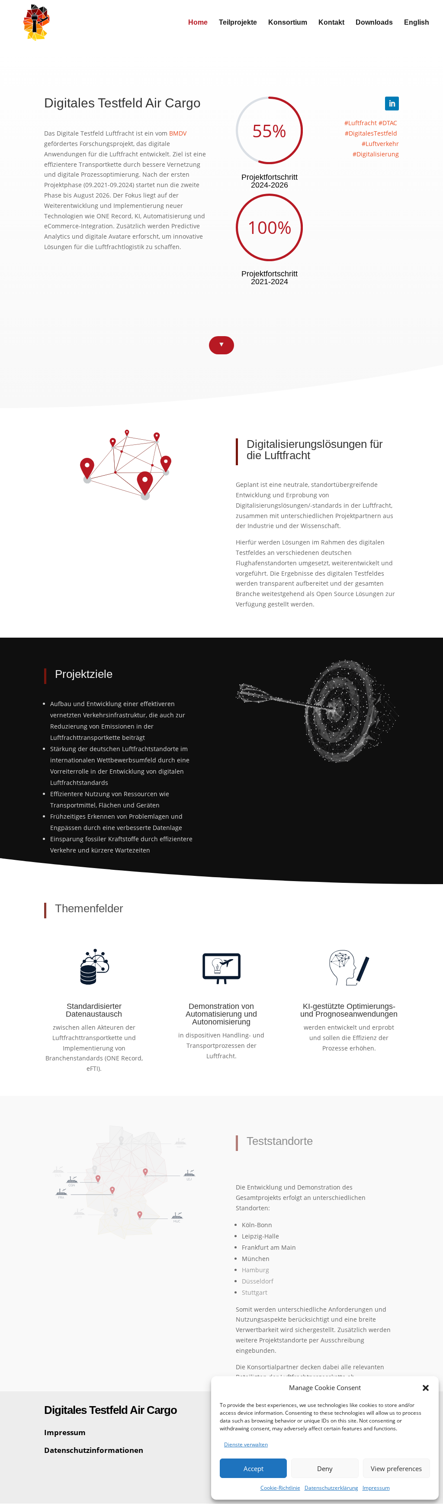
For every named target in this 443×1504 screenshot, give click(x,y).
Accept (253, 1468)
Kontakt (331, 22)
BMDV (177, 133)
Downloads (374, 22)
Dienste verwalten (246, 1444)
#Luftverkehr (380, 143)
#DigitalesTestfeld (371, 133)
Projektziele (83, 674)
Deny (325, 1468)
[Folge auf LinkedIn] (392, 103)
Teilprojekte (238, 22)
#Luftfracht (360, 123)
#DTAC (388, 123)
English (416, 22)
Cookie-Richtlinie (280, 1487)
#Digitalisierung (376, 154)
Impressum (376, 1487)
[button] (425, 1388)
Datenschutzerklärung (331, 1487)
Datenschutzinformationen (93, 1450)
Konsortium (287, 22)
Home (198, 22)
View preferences (396, 1468)
